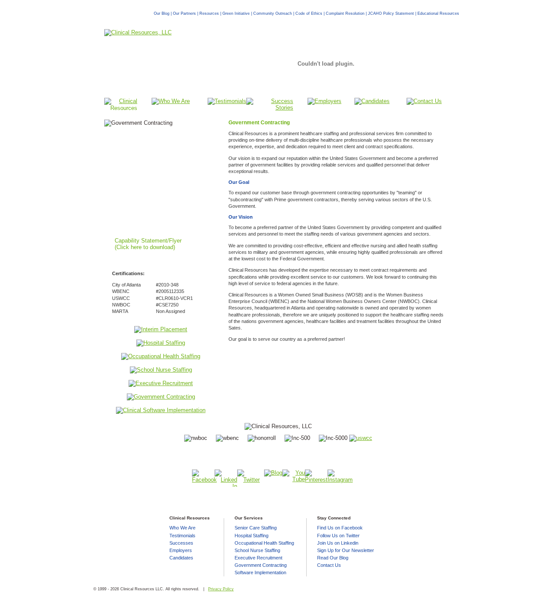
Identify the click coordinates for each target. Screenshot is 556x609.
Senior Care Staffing (256, 527)
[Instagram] (339, 478)
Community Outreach (272, 13)
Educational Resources (438, 13)
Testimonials (182, 535)
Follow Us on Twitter (338, 535)
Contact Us (329, 565)
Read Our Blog (332, 557)
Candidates (181, 557)
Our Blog (161, 13)
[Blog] (271, 478)
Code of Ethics (308, 13)
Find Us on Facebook (340, 527)
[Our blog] (360, 438)
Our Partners (184, 13)
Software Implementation (260, 572)
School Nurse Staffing (257, 550)
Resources (209, 13)
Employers (180, 550)
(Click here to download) (145, 247)
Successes (181, 543)
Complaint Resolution (345, 13)
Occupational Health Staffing (264, 543)
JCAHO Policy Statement (391, 13)
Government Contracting (261, 565)
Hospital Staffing (251, 535)
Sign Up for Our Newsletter (345, 550)
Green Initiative (236, 13)
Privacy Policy (221, 589)
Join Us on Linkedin (337, 543)
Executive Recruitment (258, 557)
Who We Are (182, 527)
